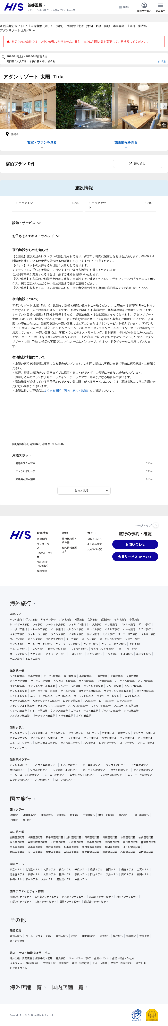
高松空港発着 (53, 847)
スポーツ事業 (99, 963)
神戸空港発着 (148, 842)
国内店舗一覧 (68, 987)
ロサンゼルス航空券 (89, 691)
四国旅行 (15, 819)
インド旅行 (57, 629)
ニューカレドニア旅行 (113, 644)
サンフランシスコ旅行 (103, 649)
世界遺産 (144, 936)
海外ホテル (17, 727)
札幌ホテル (49, 869)
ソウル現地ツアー (40, 770)
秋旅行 (75, 936)
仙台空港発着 (145, 837)
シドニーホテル (146, 742)
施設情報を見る (126, 142)
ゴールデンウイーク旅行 (38, 936)
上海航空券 (101, 676)
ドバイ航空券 (65, 715)
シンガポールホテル (144, 732)
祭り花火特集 (17, 940)
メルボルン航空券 (20, 715)
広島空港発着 (17, 847)
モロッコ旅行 (32, 658)
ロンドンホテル (107, 742)
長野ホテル (127, 869)
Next (164, 106)
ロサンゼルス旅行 (58, 649)
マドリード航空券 (101, 705)
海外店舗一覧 (26, 987)
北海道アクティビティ (101, 896)
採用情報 (42, 571)
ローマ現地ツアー (65, 779)
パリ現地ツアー (43, 779)
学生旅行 (118, 936)
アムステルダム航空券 (126, 705)
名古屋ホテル (17, 874)
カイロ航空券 (83, 715)
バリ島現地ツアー (92, 765)
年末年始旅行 (89, 936)
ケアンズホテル (18, 747)
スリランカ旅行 (75, 629)
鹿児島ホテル (64, 879)
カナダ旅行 (36, 653)
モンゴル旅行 (94, 629)
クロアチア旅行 (54, 639)
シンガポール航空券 (64, 681)
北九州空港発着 (131, 847)
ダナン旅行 (144, 624)
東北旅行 (61, 815)
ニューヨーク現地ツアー (140, 774)
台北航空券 (70, 676)
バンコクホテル (18, 737)
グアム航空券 (68, 691)
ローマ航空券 (106, 700)
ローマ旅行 (129, 629)
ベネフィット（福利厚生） (24, 963)
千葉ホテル (81, 869)
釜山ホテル (93, 732)
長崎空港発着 (17, 852)
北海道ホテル (32, 869)
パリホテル (89, 742)
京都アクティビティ (20, 901)
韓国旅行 (79, 619)
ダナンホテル (109, 737)
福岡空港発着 (112, 847)
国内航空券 (17, 832)
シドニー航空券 (38, 710)
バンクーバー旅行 (56, 653)
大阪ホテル (49, 874)
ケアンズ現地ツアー (144, 770)
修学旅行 (64, 963)
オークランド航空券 (44, 715)
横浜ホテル (96, 869)
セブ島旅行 (95, 624)
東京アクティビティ (127, 896)
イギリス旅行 (76, 634)
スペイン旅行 (17, 639)
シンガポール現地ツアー (66, 770)
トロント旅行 (76, 653)
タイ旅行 (38, 624)
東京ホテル (16, 869)
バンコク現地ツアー (117, 765)
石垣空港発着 (127, 852)
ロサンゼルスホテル (46, 742)
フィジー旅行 (90, 644)
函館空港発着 (91, 837)
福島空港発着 (17, 842)
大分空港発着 (35, 852)
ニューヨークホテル (21, 742)
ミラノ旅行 (144, 629)
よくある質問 (94, 544)
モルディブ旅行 (18, 649)
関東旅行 (74, 815)
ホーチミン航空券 (125, 681)
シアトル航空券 (18, 695)
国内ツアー (17, 809)
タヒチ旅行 (135, 644)
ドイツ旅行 (93, 634)
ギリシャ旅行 (89, 639)
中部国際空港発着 (38, 842)
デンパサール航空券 (69, 686)
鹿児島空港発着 (90, 852)
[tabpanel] (28, 106)
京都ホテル (34, 874)
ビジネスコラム (18, 968)
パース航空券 (131, 710)
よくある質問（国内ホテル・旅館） (67, 390)
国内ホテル (17, 864)
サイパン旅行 (48, 619)
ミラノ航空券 (124, 700)
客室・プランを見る (42, 142)
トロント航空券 (131, 695)
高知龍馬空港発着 (92, 847)
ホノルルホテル (18, 732)
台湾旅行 (93, 619)
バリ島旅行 (111, 624)
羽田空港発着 (17, 837)
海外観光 (131, 936)
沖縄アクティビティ (20, 896)
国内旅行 (20, 798)
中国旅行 (134, 619)
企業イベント (101, 958)
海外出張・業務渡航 (21, 958)
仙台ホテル (65, 869)
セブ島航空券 (104, 681)
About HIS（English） (43, 563)
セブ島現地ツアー (140, 765)
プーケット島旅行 (56, 624)
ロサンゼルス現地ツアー (83, 774)
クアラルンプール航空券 (41, 686)
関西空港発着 (112, 842)
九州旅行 (28, 819)
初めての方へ (94, 538)
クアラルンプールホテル (44, 737)
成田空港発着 (35, 837)
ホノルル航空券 (18, 691)
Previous (4, 106)
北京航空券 (116, 676)
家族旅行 (105, 936)
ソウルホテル (76, 732)
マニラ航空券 (86, 681)
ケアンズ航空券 (59, 710)
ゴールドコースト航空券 (84, 710)
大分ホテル (47, 879)
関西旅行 (124, 815)
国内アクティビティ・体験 (27, 891)
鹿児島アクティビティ (96, 901)
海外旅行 (20, 603)
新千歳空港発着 (54, 837)
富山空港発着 (94, 842)
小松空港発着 (76, 842)
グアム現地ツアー (69, 765)
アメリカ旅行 (37, 649)
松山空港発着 (71, 847)
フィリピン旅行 (77, 624)
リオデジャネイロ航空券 (46, 700)
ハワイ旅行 (16, 619)
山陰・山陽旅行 (140, 815)
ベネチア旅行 (17, 634)
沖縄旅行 (15, 815)
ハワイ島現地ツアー (46, 765)
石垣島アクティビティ (47, 896)
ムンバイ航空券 (133, 686)
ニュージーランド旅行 (68, 644)
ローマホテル (126, 742)
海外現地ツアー (20, 759)
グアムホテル (58, 732)
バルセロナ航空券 (78, 705)
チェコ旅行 (72, 639)
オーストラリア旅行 (111, 639)
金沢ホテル (143, 869)
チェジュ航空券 (51, 676)
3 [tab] (88, 126)
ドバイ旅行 (111, 653)
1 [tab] (80, 126)
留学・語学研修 (80, 963)
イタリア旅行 (112, 629)
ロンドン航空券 (71, 700)
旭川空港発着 (73, 837)
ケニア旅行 (16, 658)
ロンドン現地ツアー (21, 779)
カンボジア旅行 (18, 629)
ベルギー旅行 (148, 634)
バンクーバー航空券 (108, 695)
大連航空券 (132, 676)
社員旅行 (61, 958)
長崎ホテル (16, 879)
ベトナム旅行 (127, 624)
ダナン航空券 (17, 686)
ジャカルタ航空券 (93, 686)
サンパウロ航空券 (20, 700)
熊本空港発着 (53, 852)
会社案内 (42, 538)
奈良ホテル (81, 874)
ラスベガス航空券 (144, 691)
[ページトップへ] (155, 525)
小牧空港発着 (58, 842)
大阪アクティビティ (45, 901)
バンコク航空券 (18, 681)
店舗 (126, 7)
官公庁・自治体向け (121, 963)
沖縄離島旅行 (30, 815)
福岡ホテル (143, 874)
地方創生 (141, 963)
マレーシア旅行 (39, 629)
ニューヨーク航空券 (41, 695)
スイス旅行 (108, 634)
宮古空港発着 (145, 852)
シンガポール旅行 (20, 624)
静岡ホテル (112, 869)
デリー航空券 (113, 686)
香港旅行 (106, 619)
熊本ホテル (31, 879)
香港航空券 (85, 676)
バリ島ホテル (145, 737)
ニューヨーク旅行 (129, 649)
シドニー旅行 (132, 639)
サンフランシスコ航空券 (117, 691)
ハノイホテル (91, 737)
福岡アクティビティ (70, 901)
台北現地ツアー (18, 770)
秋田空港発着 (127, 837)
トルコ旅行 (127, 653)
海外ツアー (17, 614)
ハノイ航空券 (145, 681)
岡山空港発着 (35, 847)
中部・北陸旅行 (107, 815)
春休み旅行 (16, 936)
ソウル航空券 (17, 676)
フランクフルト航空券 (22, 705)
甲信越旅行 (89, 815)
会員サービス (144, 10)
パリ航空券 (89, 700)
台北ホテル (108, 732)
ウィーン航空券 (18, 710)
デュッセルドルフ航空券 (51, 705)
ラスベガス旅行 (79, 649)
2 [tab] (84, 126)
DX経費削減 (49, 963)
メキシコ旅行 (94, 653)
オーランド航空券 (83, 695)
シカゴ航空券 (63, 695)
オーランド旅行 (18, 653)
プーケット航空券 (40, 681)
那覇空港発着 (109, 852)
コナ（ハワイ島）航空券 (43, 691)
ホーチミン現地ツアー (95, 770)
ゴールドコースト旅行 (40, 644)
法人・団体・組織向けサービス (30, 953)
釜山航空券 (34, 676)
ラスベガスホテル (70, 742)
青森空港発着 (109, 837)
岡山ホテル (96, 874)
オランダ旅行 (35, 639)
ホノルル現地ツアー (21, 765)
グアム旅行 (31, 619)
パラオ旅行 (65, 619)
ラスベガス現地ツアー (112, 774)
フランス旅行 (58, 634)
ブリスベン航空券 (111, 710)
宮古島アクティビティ (74, 896)
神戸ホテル (65, 874)
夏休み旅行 (62, 936)
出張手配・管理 (43, 958)
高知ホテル (127, 874)
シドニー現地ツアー (56, 774)
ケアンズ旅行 (17, 644)
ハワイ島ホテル (39, 732)
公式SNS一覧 (94, 549)
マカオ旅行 (120, 619)
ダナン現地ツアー (120, 770)
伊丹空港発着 (130, 842)
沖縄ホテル (81, 879)
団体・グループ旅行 (80, 958)
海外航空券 (17, 671)
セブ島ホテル (127, 737)
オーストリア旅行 (127, 634)
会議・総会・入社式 (123, 958)
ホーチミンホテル (71, 737)
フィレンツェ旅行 (38, 634)
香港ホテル (124, 732)
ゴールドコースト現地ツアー (25, 774)
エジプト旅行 (143, 653)
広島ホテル (112, 874)
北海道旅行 (47, 815)
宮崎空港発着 (71, 852)
